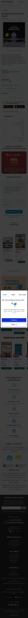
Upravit (13, 324)
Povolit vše (14, 320)
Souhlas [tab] (5, 294)
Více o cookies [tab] (22, 294)
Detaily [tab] (13, 294)
